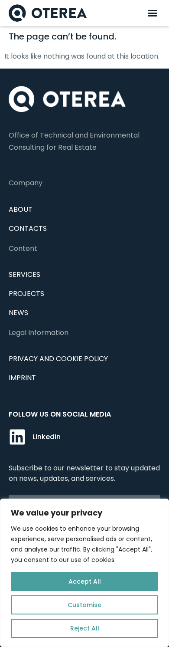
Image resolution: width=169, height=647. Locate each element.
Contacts (28, 228)
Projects (26, 294)
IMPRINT (22, 378)
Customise (84, 605)
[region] (84, 573)
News (18, 313)
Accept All (84, 581)
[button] (152, 13)
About (20, 209)
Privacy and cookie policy (58, 359)
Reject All (84, 628)
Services (24, 274)
